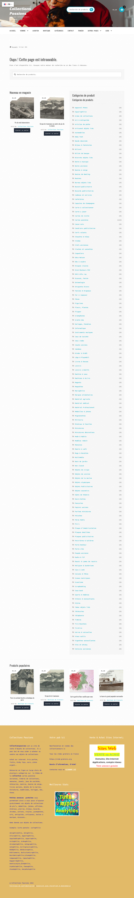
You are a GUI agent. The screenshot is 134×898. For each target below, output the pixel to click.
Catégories (58, 31)
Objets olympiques (82, 482)
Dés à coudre (80, 262)
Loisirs (78, 366)
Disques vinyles (81, 266)
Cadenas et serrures (83, 195)
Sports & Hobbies (82, 595)
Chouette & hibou (82, 237)
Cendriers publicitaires (85, 228)
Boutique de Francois (26, 703)
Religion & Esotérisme (84, 565)
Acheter (36, 31)
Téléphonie (79, 615)
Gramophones (80, 316)
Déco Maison (80, 257)
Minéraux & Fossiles (83, 424)
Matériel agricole (82, 399)
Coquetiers (79, 253)
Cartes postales (81, 220)
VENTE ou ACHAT (107, 754)
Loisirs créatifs (82, 370)
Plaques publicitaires (84, 536)
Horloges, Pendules (83, 324)
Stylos (77, 603)
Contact (71, 31)
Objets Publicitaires (84, 486)
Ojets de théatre (82, 495)
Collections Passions (20, 11)
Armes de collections (84, 116)
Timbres (78, 620)
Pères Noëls (80, 520)
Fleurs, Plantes (81, 307)
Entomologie (80, 282)
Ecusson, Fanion (81, 278)
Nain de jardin (81, 461)
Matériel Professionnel (84, 407)
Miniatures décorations (84, 432)
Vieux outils (80, 636)
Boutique (46, 31)
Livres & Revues (81, 361)
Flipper (78, 311)
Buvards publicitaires (84, 191)
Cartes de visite (82, 216)
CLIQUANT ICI (70, 769)
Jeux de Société (81, 336)
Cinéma (77, 241)
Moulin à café (81, 449)
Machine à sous (81, 374)
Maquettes (79, 386)
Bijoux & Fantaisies (83, 145)
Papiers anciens (81, 507)
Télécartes (79, 611)
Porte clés (79, 549)
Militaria (79, 420)
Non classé (79, 466)
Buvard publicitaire (83, 187)
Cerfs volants (81, 232)
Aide (107, 31)
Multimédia (79, 457)
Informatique (80, 328)
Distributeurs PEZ (82, 270)
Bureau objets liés (83, 182)
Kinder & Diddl (81, 353)
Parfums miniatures (83, 511)
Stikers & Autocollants (84, 599)
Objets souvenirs (82, 491)
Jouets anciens (81, 345)
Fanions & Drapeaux (83, 291)
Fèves (77, 299)
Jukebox (78, 349)
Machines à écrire (82, 378)
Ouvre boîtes (80, 499)
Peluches (78, 515)
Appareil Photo (81, 108)
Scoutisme (79, 582)
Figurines (79, 303)
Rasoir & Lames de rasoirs (86, 561)
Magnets (78, 382)
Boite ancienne (81, 166)
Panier (80, 31)
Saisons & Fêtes (81, 574)
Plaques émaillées (82, 532)
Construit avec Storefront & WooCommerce (53, 886)
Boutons (78, 178)
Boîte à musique (81, 162)
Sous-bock (79, 590)
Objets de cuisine (82, 474)
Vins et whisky (81, 645)
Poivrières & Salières (84, 540)
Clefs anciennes (81, 245)
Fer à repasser (81, 295)
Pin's (77, 524)
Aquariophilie (81, 112)
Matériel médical (82, 403)
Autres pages (93, 31)
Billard (78, 149)
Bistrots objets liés (84, 157)
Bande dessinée (81, 141)
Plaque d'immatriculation (85, 528)
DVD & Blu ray (81, 274)
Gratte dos (79, 320)
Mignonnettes (80, 416)
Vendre (22, 31)
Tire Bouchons (81, 624)
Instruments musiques (84, 332)
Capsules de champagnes (84, 203)
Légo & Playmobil (82, 357)
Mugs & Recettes (81, 453)
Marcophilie (80, 391)
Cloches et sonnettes (84, 249)
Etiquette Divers (82, 287)
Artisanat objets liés (84, 128)
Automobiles (80, 132)
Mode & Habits (81, 436)
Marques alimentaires (84, 395)
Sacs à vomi (80, 570)
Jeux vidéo (79, 341)
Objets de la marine (83, 478)
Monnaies (78, 445)
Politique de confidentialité (22, 886)
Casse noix (79, 224)
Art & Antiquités (82, 120)
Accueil (13, 31)
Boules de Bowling (82, 174)
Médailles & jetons (83, 411)
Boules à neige (81, 170)
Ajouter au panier (22, 130)
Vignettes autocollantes (85, 640)
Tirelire (78, 628)
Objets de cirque (82, 470)
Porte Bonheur (81, 545)
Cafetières (79, 199)
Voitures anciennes (83, 649)
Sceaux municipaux (82, 578)
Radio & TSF (80, 557)
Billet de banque (82, 153)
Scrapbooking (80, 586)
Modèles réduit (81, 441)
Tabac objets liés (82, 607)
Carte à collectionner (84, 207)
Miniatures (79, 428)
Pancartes (79, 503)
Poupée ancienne (81, 553)
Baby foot (79, 137)
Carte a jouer (81, 212)
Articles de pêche (82, 124)
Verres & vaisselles (83, 632)
